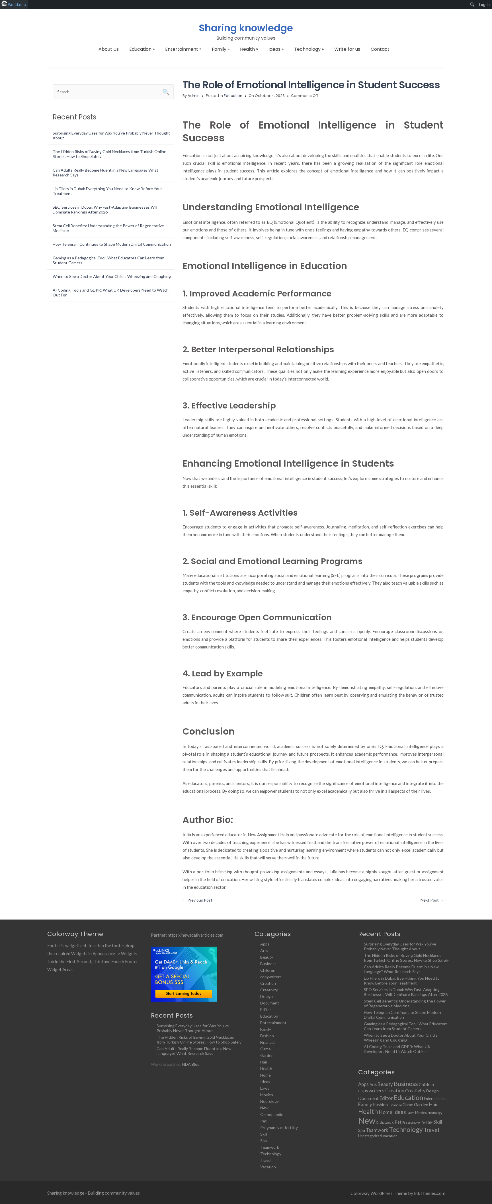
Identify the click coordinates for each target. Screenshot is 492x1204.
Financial (267, 1042)
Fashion (267, 1035)
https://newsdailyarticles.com (195, 934)
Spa (263, 1140)
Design (266, 996)
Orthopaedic (271, 1114)
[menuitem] (472, 4)
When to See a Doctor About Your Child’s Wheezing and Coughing (112, 276)
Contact (380, 49)
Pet (263, 1120)
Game (265, 1048)
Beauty (266, 957)
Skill (263, 1134)
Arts (264, 950)
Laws (264, 1088)
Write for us (347, 49)
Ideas (276, 49)
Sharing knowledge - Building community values (93, 1192)
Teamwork (269, 1147)
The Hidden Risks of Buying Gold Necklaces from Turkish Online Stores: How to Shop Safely (199, 1039)
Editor (265, 1009)
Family (220, 49)
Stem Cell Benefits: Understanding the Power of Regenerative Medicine (405, 1003)
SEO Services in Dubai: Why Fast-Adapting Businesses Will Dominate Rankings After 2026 (105, 209)
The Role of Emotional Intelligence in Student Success (311, 85)
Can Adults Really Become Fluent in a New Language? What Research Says (194, 1051)
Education (142, 49)
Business (268, 963)
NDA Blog (191, 1064)
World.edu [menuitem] (17, 4)
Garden (267, 1055)
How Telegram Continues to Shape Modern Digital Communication (112, 244)
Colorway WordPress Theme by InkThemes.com (397, 1193)
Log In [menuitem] (484, 4)
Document (269, 1002)
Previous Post (197, 900)
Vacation (268, 1166)
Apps (265, 943)
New (264, 1107)
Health (249, 49)
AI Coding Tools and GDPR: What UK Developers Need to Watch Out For (397, 1049)
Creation (268, 983)
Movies (266, 1094)
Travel (265, 1160)
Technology (309, 49)
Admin (194, 95)
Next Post (432, 900)
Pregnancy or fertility (279, 1127)
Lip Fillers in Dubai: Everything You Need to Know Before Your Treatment (402, 980)
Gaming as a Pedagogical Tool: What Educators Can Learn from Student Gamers (406, 1026)
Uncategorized (370, 1136)
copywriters (271, 976)
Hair (263, 1061)
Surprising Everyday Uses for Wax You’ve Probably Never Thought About (193, 1028)
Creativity (269, 989)
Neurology (269, 1101)
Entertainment (183, 49)
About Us (109, 49)
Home (265, 1075)
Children (267, 970)
